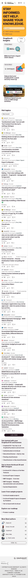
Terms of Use (18, 570)
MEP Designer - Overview (11, 478)
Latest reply (5, 120)
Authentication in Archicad (11, 451)
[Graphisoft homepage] (20, 558)
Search (15, 3)
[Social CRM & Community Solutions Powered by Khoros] (4, 563)
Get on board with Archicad (11, 504)
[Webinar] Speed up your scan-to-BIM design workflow (12, 99)
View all (21, 40)
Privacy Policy (9, 570)
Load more (14, 435)
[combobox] (14, 28)
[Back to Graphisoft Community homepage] (9, 2)
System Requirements (10, 487)
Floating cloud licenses (10, 457)
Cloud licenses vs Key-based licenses (14, 460)
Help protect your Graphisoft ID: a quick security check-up (11, 77)
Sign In (25, 3)
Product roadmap (8, 512)
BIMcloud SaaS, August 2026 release (12, 56)
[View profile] (2, 118)
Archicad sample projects (11, 495)
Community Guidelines (13, 572)
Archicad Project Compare (11, 475)
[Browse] (2, 3)
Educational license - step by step (13, 454)
